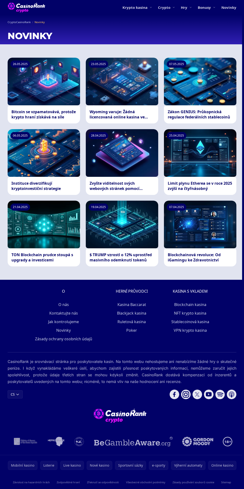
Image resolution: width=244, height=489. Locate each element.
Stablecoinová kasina (190, 321)
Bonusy (204, 7)
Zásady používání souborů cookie (193, 482)
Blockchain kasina (190, 304)
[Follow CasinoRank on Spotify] (220, 394)
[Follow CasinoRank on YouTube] (209, 394)
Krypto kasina (134, 7)
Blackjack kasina (131, 313)
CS (13, 394)
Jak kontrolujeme (63, 321)
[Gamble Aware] (133, 441)
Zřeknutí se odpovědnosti (103, 482)
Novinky (228, 7)
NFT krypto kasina (190, 313)
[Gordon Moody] (197, 441)
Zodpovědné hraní (68, 482)
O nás (63, 304)
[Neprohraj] (56, 441)
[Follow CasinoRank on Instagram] (186, 394)
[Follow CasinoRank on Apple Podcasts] (231, 394)
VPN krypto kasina (190, 330)
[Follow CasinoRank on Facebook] (174, 394)
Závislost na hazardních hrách (31, 482)
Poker (131, 330)
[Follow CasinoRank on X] (197, 394)
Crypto (164, 7)
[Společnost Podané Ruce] (79, 441)
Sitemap (226, 482)
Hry (184, 7)
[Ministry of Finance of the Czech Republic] (25, 441)
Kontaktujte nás (63, 313)
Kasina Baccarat (131, 304)
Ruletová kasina (131, 321)
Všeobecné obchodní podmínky (145, 482)
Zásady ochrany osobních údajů (63, 338)
